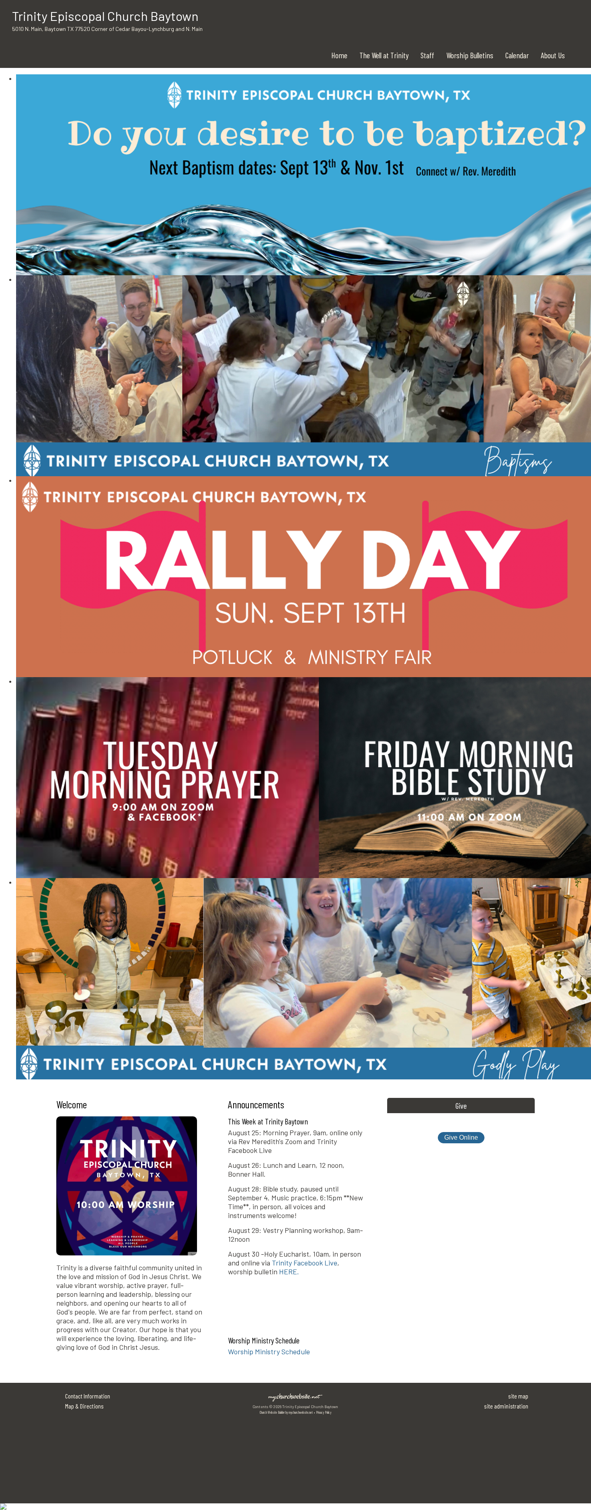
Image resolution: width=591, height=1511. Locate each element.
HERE (288, 1271)
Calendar (517, 55)
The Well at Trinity (383, 55)
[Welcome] (126, 1258)
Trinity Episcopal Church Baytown (105, 15)
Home (339, 55)
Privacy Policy (323, 1412)
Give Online (461, 1137)
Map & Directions (83, 1406)
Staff (427, 55)
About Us (553, 55)
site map (518, 1396)
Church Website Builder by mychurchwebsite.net (286, 1412)
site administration (506, 1406)
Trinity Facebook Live (304, 1262)
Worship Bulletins (469, 55)
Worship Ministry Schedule (269, 1351)
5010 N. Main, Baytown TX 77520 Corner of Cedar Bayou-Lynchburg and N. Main (107, 28)
